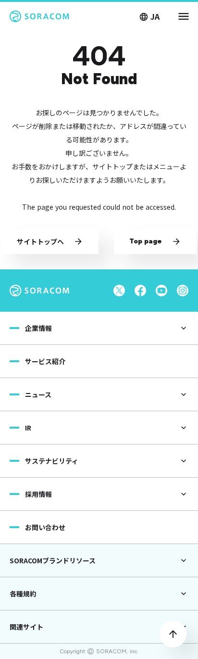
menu (183, 16)
